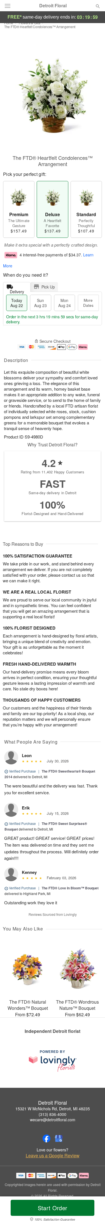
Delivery (17, 290)
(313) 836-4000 (52, 1114)
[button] (93, 1211)
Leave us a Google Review (53, 1156)
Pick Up (48, 287)
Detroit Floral (53, 5)
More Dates (88, 302)
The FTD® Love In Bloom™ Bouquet (70, 887)
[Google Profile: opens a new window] (59, 1138)
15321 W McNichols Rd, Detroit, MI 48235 (52, 1108)
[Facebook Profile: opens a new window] (46, 1138)
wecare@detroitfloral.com (52, 1119)
